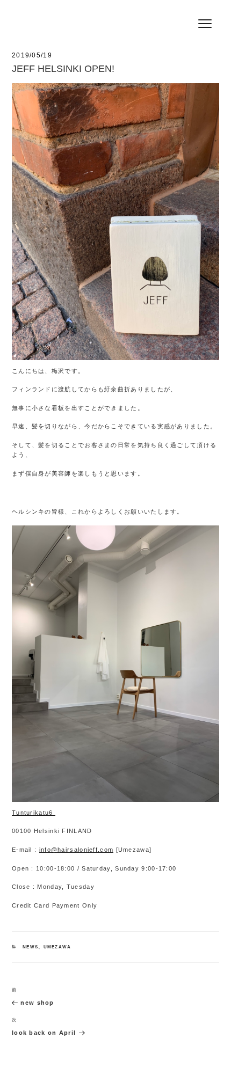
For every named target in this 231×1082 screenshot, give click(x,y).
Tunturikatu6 (33, 812)
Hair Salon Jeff (60, 11)
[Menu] (205, 23)
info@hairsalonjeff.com (76, 849)
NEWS (30, 947)
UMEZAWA (57, 947)
